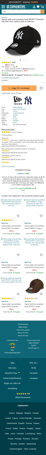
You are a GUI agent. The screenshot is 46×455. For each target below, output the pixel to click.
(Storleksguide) (14, 78)
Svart (15, 122)
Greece (22, 428)
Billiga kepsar (23, 327)
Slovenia (13, 444)
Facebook (34, 373)
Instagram (34, 378)
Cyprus (15, 418)
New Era (4, 17)
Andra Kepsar (17, 107)
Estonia (29, 423)
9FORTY (16, 120)
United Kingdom (16, 449)
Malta (39, 434)
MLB (14, 117)
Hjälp (12, 363)
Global (15, 428)
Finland (36, 423)
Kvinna (15, 115)
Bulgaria (27, 413)
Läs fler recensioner (8, 166)
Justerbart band (18, 113)
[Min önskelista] (38, 7)
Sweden (22, 444)
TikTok (33, 368)
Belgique (19, 413)
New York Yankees (19, 109)
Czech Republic (26, 418)
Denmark (37, 418)
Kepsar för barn (23, 335)
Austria (12, 413)
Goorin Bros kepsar (23, 330)
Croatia (8, 418)
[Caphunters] (13, 6)
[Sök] (42, 12)
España (21, 423)
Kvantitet (4, 80)
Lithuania (20, 434)
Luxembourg (30, 434)
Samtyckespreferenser (12, 378)
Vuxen (15, 111)
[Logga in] (34, 7)
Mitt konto (12, 368)
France (8, 428)
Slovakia (34, 439)
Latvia (12, 434)
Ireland (37, 428)
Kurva (15, 119)
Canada (36, 413)
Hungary (30, 428)
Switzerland (31, 444)
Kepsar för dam (23, 333)
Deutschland (12, 423)
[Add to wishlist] (41, 88)
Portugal (18, 439)
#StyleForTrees (11, 373)
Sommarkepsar (23, 324)
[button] (20, 60)
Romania (26, 439)
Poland (10, 439)
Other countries (30, 449)
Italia (7, 434)
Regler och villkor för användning (12, 385)
